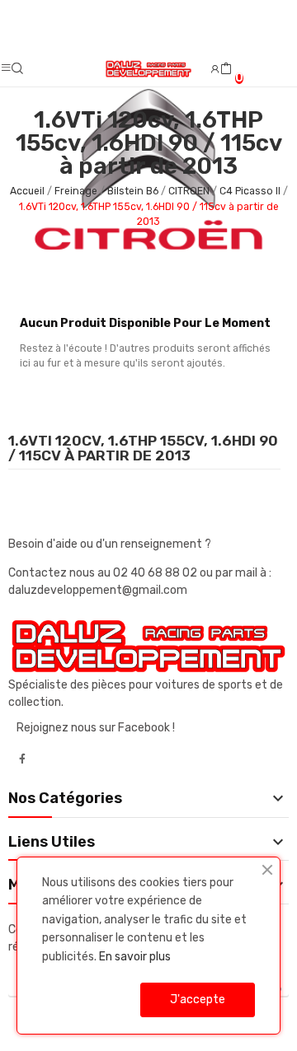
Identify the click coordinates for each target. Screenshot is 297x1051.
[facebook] (22, 759)
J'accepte (197, 1000)
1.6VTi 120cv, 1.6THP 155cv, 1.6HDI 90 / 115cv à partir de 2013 (143, 449)
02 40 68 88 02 (156, 573)
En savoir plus (135, 957)
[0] (226, 69)
